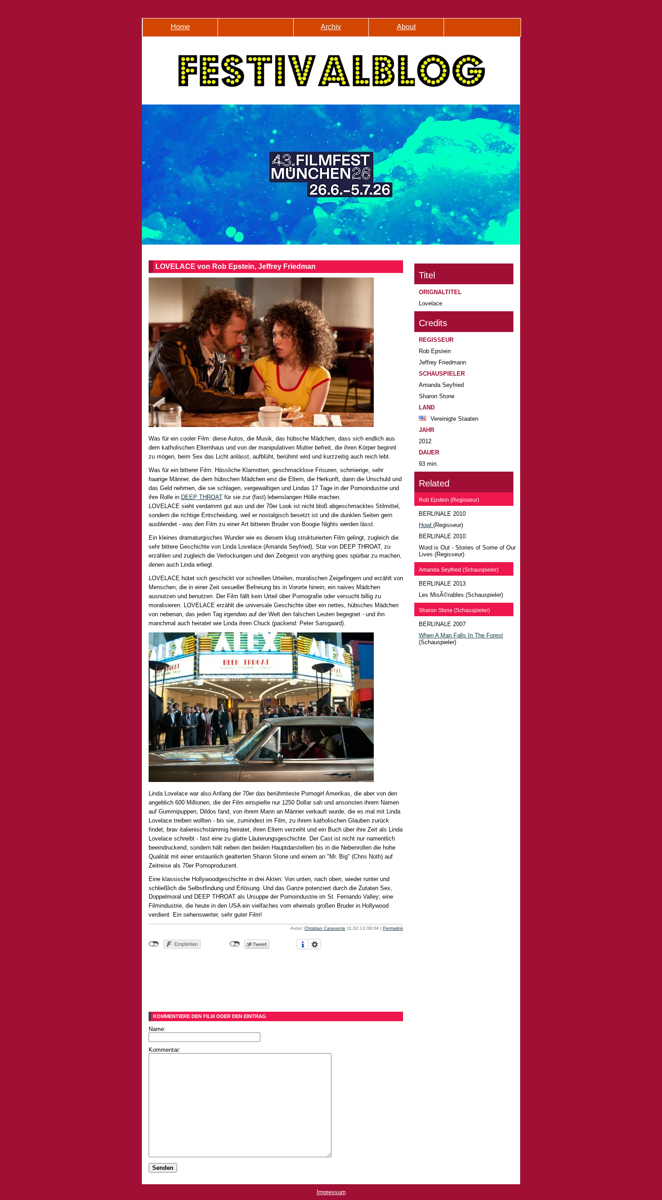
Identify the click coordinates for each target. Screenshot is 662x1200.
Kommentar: (165, 1049)
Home (180, 27)
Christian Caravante (324, 928)
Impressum (331, 1192)
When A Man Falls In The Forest (461, 635)
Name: (157, 1029)
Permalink (393, 928)
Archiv (331, 27)
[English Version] (481, 32)
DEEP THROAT (201, 497)
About (406, 27)
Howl (426, 525)
